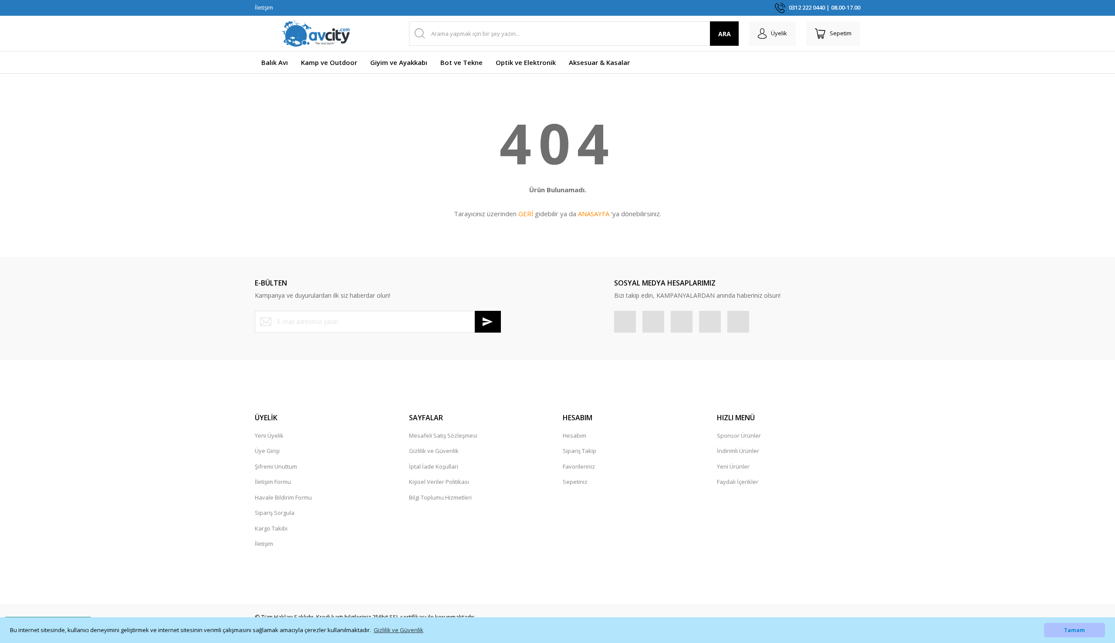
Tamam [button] (1074, 629)
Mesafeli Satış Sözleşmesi (443, 435)
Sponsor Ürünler (739, 435)
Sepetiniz (575, 482)
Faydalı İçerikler (737, 482)
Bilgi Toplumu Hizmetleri (440, 497)
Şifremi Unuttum (276, 466)
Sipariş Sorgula (274, 513)
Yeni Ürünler (733, 466)
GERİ (525, 213)
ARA (724, 34)
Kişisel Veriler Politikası (439, 482)
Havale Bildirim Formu (283, 497)
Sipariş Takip (579, 451)
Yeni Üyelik (269, 435)
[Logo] (316, 33)
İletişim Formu (273, 482)
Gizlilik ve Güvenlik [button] (398, 630)
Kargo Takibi (271, 528)
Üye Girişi (267, 451)
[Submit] (488, 322)
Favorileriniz (579, 466)
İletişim (264, 7)
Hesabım (574, 435)
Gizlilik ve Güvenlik (434, 451)
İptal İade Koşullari (433, 466)
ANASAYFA (593, 213)
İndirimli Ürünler (738, 451)
